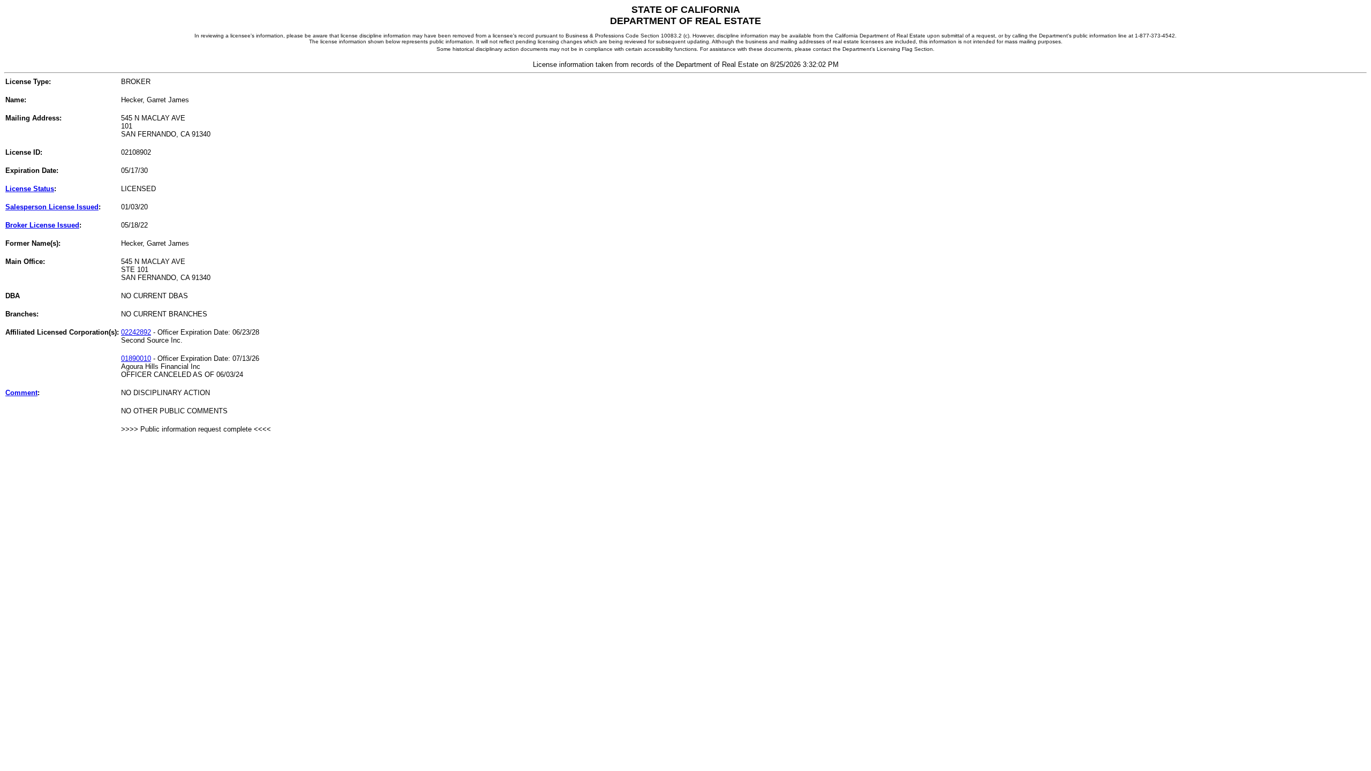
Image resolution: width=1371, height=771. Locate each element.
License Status (29, 189)
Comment (21, 393)
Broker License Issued (42, 225)
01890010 (136, 358)
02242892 (136, 332)
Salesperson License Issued (52, 207)
